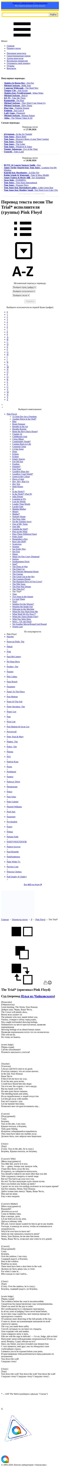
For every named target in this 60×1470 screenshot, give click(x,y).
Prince (9, 792)
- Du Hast (14, 100)
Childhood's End (19, 436)
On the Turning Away (22, 521)
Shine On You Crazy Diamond (25, 556)
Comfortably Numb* (21, 441)
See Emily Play (19, 549)
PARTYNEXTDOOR (17, 842)
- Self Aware (16, 90)
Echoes (15, 454)
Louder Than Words (21, 504)
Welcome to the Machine (23, 609)
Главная (10, 46)
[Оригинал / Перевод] (22, 984)
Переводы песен (20, 919)
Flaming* (16, 466)
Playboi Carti (12, 867)
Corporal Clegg (19, 446)
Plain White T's (13, 862)
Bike (14, 421)
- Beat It (15, 95)
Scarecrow (17, 544)
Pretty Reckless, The (16, 706)
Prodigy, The (12, 666)
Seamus (15, 546)
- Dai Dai (19, 83)
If (13, 489)
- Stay (22, 165)
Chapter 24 (17, 434)
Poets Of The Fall (14, 701)
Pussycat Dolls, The (15, 641)
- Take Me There (15, 98)
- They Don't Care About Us (24, 103)
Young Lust (17, 626)
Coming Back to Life (21, 444)
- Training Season (16, 108)
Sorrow (15, 559)
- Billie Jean (17, 85)
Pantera (10, 777)
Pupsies (10, 671)
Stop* (14, 564)
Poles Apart (17, 536)
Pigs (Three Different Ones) (24, 534)
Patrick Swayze (13, 847)
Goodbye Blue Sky (20, 471)
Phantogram (12, 787)
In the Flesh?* (18, 491)
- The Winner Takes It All (18, 118)
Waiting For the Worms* (23, 604)
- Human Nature (19, 115)
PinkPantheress (13, 857)
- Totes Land (14, 151)
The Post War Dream (21, 586)
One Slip (16, 526)
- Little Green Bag (28, 187)
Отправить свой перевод (18, 63)
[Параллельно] (22, 941)
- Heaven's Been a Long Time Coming (26, 139)
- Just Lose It (14, 110)
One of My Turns (20, 524)
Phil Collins (12, 676)
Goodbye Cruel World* (22, 474)
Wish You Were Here (21, 619)
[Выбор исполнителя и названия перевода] (23, 238)
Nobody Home (19, 516)
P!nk (9, 651)
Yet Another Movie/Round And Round (29, 624)
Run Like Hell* (19, 541)
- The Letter (14, 144)
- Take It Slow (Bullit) (26, 175)
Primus (10, 832)
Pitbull (9, 646)
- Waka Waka (23, 93)
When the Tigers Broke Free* (25, 616)
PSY (9, 756)
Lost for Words (19, 501)
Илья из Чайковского (37, 996)
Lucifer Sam (17, 506)
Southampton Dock (20, 561)
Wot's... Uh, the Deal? (22, 621)
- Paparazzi (14, 113)
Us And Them (18, 599)
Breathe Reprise (19, 429)
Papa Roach (12, 681)
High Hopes (17, 486)
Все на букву (33, 884)
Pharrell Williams (14, 807)
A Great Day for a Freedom (24, 416)
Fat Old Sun (17, 461)
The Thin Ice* (18, 589)
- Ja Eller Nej (21, 172)
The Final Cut (18, 569)
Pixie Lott (11, 721)
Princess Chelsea (14, 872)
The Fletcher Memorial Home (25, 571)
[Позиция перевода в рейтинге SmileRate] (50, 984)
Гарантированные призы (18, 56)
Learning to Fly (19, 499)
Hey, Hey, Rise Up (20, 481)
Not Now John (18, 519)
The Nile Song (18, 584)
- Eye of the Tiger (21, 149)
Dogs (14, 451)
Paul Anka (11, 797)
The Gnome (17, 574)
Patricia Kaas (12, 761)
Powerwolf (11, 731)
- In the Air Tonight (18, 134)
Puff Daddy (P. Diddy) (17, 877)
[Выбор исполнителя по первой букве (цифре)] (23, 281)
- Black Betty (15, 136)
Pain (9, 716)
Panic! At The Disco (16, 691)
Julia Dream (17, 496)
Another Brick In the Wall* (24, 419)
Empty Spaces (18, 459)
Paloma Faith (12, 837)
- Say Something (24, 177)
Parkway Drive (13, 782)
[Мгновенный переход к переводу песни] (23, 259)
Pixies (9, 767)
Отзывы (10, 66)
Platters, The (12, 741)
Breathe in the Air (20, 426)
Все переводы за (31, 193)
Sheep (15, 554)
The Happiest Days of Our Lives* (27, 581)
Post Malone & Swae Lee (18, 726)
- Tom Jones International (20, 182)
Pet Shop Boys (13, 661)
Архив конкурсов (15, 58)
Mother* (16, 514)
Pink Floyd (40, 919)
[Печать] (45, 984)
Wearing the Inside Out (22, 606)
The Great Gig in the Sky (23, 576)
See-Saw (16, 551)
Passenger (11, 817)
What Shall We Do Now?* (24, 614)
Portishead (11, 772)
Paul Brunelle (13, 852)
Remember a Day (20, 539)
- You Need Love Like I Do (31, 190)
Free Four (16, 469)
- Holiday (13, 141)
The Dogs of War (20, 566)
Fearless (15, 464)
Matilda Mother (19, 509)
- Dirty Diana (18, 105)
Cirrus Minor (18, 439)
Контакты (11, 68)
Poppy (9, 827)
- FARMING (15, 180)
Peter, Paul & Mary (15, 736)
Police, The (12, 746)
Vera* (14, 601)
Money (15, 511)
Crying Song (18, 449)
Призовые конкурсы (16, 53)
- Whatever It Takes (18, 146)
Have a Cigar (18, 479)
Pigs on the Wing (19, 531)
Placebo (10, 636)
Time (14, 594)
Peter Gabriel (12, 802)
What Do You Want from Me (25, 611)
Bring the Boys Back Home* (25, 431)
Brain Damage (18, 424)
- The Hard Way (21, 88)
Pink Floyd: (12, 414)
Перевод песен (14, 48)
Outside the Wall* (20, 529)
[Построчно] (22, 962)
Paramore (11, 686)
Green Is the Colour (21, 476)
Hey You (16, 484)
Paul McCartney (14, 656)
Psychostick (12, 822)
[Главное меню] (22, 38)
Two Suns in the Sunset (22, 596)
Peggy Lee (11, 711)
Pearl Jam (11, 812)
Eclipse (15, 456)
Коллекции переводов (17, 61)
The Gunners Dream (21, 579)
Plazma (10, 751)
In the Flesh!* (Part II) (22, 494)
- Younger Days (16, 185)
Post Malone (12, 696)
